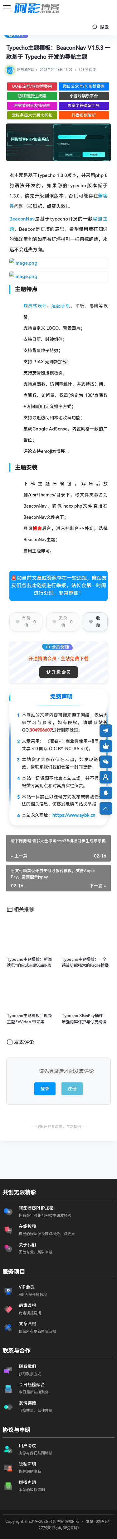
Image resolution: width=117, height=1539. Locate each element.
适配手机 (60, 305)
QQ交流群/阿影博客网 (32, 86)
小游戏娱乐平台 (84, 96)
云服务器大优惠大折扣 (32, 115)
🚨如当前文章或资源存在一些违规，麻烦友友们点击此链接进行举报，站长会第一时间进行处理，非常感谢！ (59, 585)
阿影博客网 (25, 70)
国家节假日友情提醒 (32, 105)
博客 (37, 528)
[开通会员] (106, 746)
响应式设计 (35, 305)
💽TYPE (16, 34)
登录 (45, 1088)
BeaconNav (22, 219)
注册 (72, 1088)
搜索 (103, 27)
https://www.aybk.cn (73, 815)
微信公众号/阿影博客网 (84, 86)
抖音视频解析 (83, 115)
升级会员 (61, 672)
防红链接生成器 (32, 96)
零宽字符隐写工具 (83, 105)
